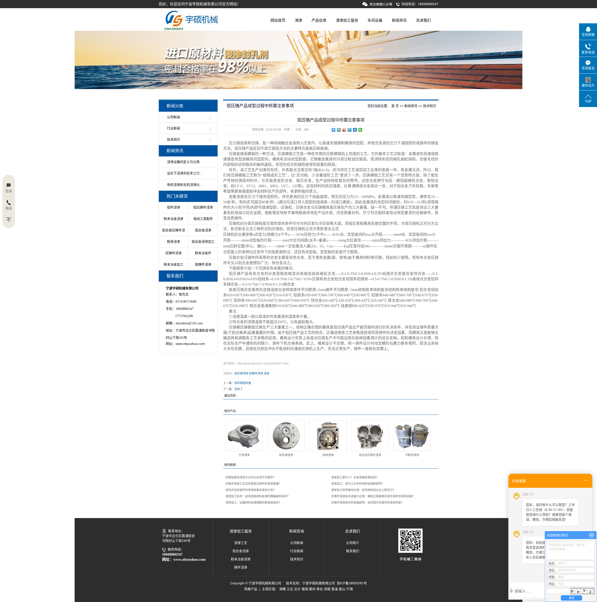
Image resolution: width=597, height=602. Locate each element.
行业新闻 (173, 128)
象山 (342, 589)
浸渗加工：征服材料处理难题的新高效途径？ (253, 502)
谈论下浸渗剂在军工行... (184, 173)
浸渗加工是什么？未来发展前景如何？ (355, 477)
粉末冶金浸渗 (240, 559)
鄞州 (312, 589)
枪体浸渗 (173, 241)
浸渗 (298, 20)
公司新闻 (173, 117)
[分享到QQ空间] (339, 130)
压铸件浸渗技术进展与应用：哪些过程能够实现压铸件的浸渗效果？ (373, 496)
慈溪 (334, 589)
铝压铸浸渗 (241, 373)
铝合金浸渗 (203, 230)
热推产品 (250, 589)
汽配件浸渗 (412, 455)
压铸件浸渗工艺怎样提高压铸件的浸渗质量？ (253, 483)
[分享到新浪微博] (344, 130)
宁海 (349, 589)
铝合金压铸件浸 (173, 230)
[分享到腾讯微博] (350, 130)
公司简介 (352, 543)
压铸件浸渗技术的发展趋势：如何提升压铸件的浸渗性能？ (367, 502)
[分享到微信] (360, 130)
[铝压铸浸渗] (286, 436)
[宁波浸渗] (244, 436)
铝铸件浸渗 (203, 264)
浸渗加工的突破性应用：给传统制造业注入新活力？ (363, 490)
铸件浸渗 (240, 567)
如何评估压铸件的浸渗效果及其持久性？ (251, 490)
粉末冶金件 (203, 253)
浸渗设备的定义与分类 (183, 162)
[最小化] (591, 535)
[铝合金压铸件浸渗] (370, 436)
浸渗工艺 (240, 543)
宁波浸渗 (244, 455)
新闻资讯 (399, 20)
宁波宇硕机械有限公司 (318, 583)
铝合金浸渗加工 (203, 241)
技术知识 (173, 139)
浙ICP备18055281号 (352, 583)
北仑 (297, 589)
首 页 (395, 106)
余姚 (327, 589)
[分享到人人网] (355, 130)
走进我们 (423, 20)
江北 (290, 589)
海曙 (282, 589)
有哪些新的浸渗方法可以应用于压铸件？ (251, 477)
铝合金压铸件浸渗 (370, 455)
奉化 (319, 589)
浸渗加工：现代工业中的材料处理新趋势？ (357, 483)
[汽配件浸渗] (412, 436)
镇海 (305, 589)
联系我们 (352, 551)
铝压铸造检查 (242, 383)
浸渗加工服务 (347, 20)
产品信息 (319, 20)
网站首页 (278, 20)
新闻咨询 (296, 531)
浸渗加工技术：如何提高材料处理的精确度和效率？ (258, 496)
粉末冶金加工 (173, 264)
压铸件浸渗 (173, 253)
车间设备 (375, 20)
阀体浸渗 (328, 455)
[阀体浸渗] (328, 436)
